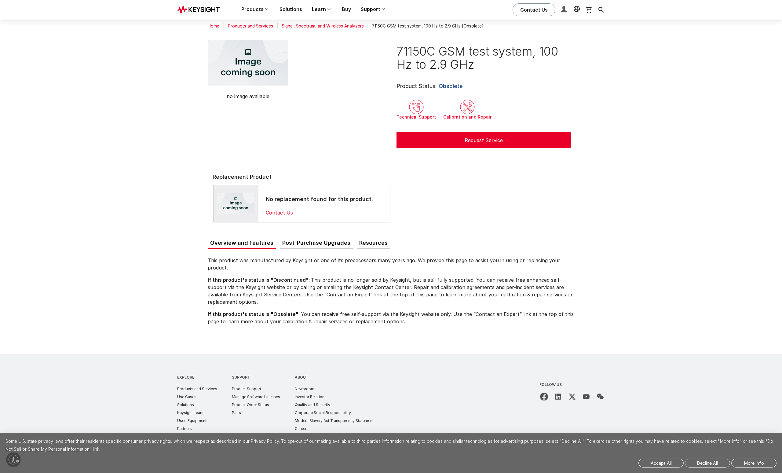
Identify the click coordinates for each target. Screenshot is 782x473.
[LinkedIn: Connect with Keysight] (558, 396)
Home (213, 26)
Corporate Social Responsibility (323, 412)
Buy (346, 9)
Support (241, 377)
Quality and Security (312, 404)
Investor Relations (311, 396)
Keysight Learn (190, 412)
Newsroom (304, 389)
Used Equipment (191, 420)
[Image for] (236, 203)
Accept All (661, 463)
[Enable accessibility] (13, 459)
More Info (754, 463)
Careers (302, 428)
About (302, 377)
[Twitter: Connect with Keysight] (572, 396)
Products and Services (250, 26)
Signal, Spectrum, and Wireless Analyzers (323, 26)
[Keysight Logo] (200, 10)
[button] (564, 10)
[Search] (601, 9)
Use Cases (186, 396)
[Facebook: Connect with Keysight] (544, 396)
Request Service (484, 140)
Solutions (291, 9)
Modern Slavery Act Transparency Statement (334, 420)
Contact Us (279, 213)
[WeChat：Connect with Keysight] (600, 396)
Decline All (707, 463)
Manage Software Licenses (256, 396)
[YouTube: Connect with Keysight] (586, 396)
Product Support (246, 389)
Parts (236, 412)
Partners (184, 428)
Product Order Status (250, 404)
